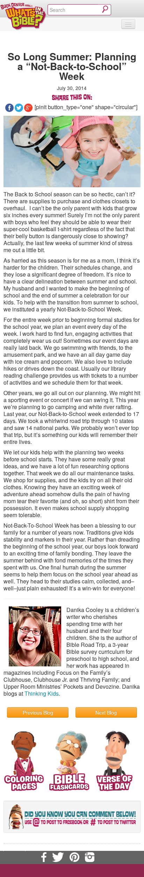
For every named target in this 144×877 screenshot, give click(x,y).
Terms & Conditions (111, 840)
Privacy (14, 848)
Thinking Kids (41, 693)
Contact (77, 840)
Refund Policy (43, 848)
